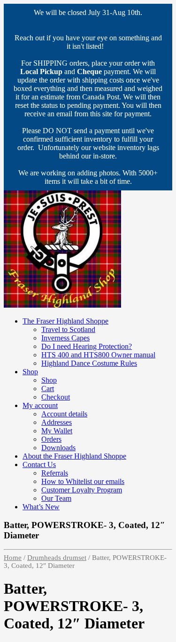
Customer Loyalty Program (81, 490)
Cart (47, 389)
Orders (51, 439)
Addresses (56, 422)
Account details (64, 414)
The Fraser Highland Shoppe (65, 321)
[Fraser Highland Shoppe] (62, 305)
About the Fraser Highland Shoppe (74, 456)
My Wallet (56, 431)
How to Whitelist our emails (82, 481)
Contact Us (39, 464)
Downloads (58, 448)
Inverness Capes (65, 338)
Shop (30, 372)
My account (40, 405)
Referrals (54, 473)
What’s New (41, 507)
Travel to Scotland (68, 329)
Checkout (55, 397)
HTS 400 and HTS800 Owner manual (98, 355)
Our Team (56, 498)
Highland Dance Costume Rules (89, 363)
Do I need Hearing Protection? (86, 346)
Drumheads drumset (56, 557)
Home (13, 557)
